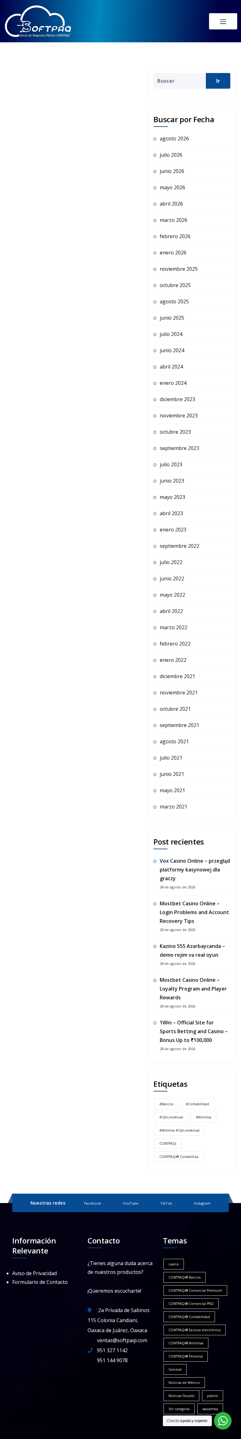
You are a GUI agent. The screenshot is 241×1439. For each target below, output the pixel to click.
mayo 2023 (172, 497)
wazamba (210, 1409)
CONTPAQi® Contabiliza (178, 1156)
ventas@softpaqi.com (122, 1340)
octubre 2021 (175, 708)
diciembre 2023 (177, 399)
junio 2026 (172, 171)
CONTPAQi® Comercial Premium (195, 1290)
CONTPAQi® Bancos (185, 1277)
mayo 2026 (172, 187)
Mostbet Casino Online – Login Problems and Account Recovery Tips (194, 912)
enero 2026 (173, 252)
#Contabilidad (197, 1104)
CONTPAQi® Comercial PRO (191, 1303)
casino (174, 1264)
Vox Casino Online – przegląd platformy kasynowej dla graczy (195, 869)
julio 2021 (171, 757)
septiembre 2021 (179, 725)
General (175, 1369)
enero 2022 (173, 660)
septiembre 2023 (179, 448)
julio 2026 (171, 154)
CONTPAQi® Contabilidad (189, 1317)
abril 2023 (171, 513)
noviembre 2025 (179, 268)
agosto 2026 (174, 138)
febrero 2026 (175, 236)
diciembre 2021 (177, 676)
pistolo (212, 1396)
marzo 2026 (173, 220)
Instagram (202, 1203)
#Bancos (166, 1104)
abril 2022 (171, 611)
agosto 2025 (174, 301)
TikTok (166, 1203)
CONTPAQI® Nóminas (186, 1343)
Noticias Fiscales (181, 1396)
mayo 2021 (172, 790)
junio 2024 (172, 350)
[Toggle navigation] (223, 21)
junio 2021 (172, 774)
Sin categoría (179, 1409)
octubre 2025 (175, 285)
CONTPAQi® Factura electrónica (195, 1330)
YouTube (130, 1203)
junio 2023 (172, 480)
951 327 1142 (112, 1350)
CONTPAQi (167, 1143)
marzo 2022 (173, 627)
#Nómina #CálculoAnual (179, 1130)
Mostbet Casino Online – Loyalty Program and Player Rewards (193, 988)
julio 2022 (171, 562)
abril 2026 (171, 203)
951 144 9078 (112, 1360)
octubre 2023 (175, 431)
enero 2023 (173, 529)
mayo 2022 (172, 594)
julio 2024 (171, 334)
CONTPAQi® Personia (186, 1356)
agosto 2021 (174, 741)
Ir (218, 80)
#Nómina (203, 1117)
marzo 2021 (173, 806)
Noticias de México (184, 1382)
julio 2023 (171, 464)
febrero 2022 (175, 643)
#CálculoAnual (171, 1117)
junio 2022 (172, 578)
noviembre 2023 (179, 415)
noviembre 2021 (179, 692)
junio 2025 (172, 317)
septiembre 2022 (179, 545)
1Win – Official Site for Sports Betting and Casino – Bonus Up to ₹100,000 (194, 1031)
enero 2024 (173, 382)
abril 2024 (171, 366)
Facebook (92, 1203)
